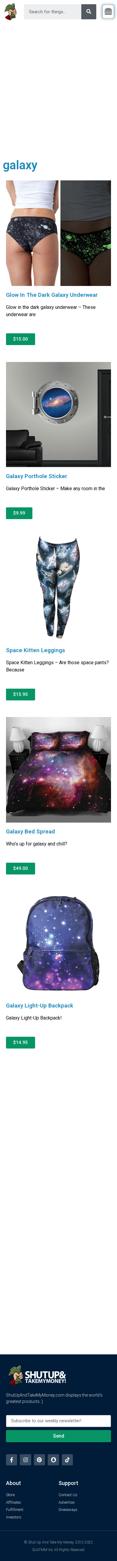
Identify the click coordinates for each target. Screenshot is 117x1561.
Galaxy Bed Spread (30, 831)
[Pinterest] (39, 1459)
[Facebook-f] (11, 1459)
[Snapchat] (53, 1459)
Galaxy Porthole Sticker (36, 476)
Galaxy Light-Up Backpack (39, 1005)
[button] (20, 339)
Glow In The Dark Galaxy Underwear (52, 294)
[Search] (88, 11)
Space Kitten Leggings (35, 650)
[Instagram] (25, 1459)
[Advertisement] (58, 85)
